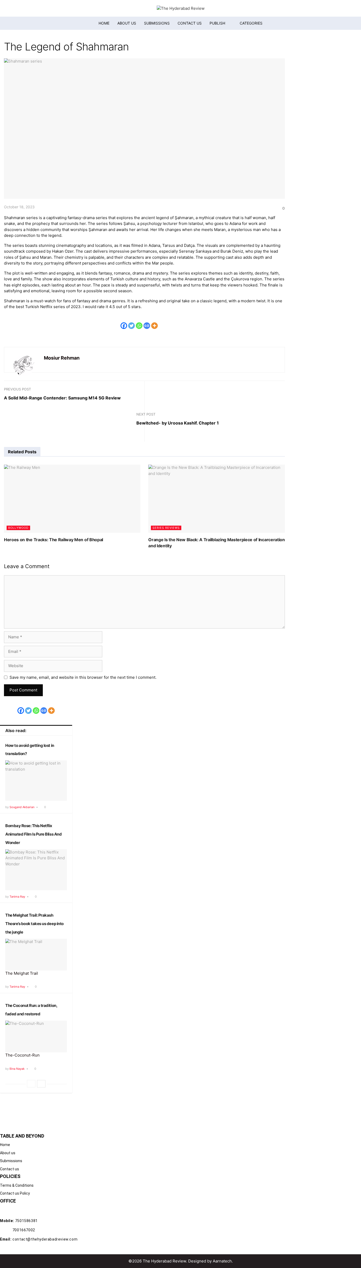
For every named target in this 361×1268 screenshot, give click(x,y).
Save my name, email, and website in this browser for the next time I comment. (83, 677)
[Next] (41, 1083)
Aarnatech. (223, 1261)
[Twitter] (131, 322)
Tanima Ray (17, 896)
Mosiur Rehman (62, 358)
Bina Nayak (17, 1069)
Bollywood (18, 528)
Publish (217, 23)
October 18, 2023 (19, 207)
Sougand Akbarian (22, 807)
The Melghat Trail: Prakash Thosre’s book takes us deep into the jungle (34, 924)
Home (104, 23)
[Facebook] (124, 322)
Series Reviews (166, 528)
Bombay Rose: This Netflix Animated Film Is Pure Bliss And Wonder (33, 834)
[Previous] (31, 1083)
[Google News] (147, 322)
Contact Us (190, 23)
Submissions (157, 23)
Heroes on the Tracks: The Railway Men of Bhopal (53, 539)
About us (126, 23)
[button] (247, 23)
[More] (154, 322)
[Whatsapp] (139, 322)
